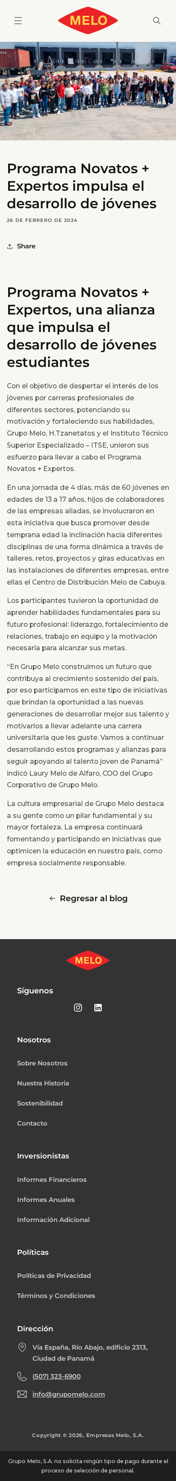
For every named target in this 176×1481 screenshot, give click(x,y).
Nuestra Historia (43, 1083)
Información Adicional (53, 1220)
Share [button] (26, 246)
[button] (18, 20)
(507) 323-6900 (56, 1376)
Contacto (32, 1123)
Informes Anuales (46, 1200)
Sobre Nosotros (42, 1063)
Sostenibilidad (40, 1103)
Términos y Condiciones (56, 1296)
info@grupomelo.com (68, 1394)
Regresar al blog (94, 898)
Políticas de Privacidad (54, 1276)
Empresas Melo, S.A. (115, 1435)
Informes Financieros (52, 1180)
